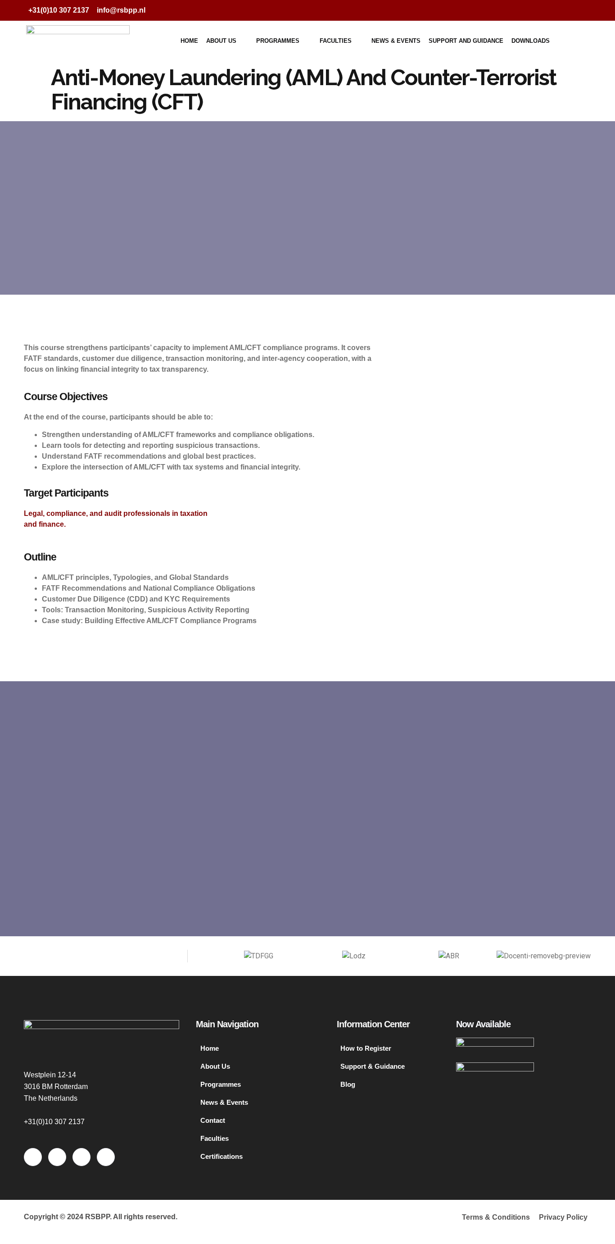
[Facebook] (525, 10)
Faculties (336, 40)
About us (221, 40)
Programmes (277, 40)
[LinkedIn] (561, 10)
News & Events (396, 40)
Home (189, 40)
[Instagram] (579, 10)
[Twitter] (543, 10)
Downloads (530, 40)
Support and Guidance (466, 40)
